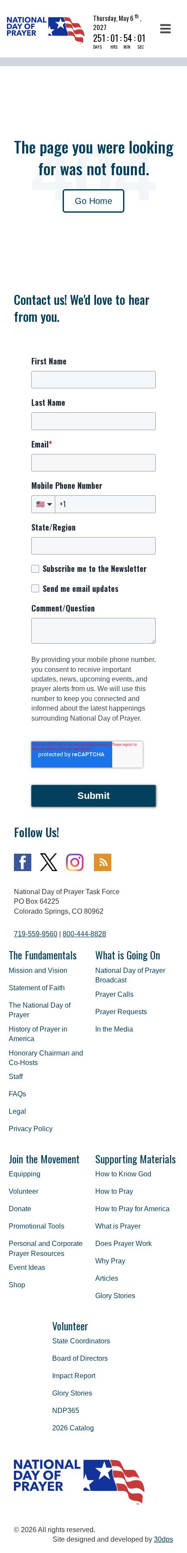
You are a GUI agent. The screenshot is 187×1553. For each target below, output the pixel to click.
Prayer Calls (114, 994)
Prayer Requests (121, 1011)
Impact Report (73, 1375)
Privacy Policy (31, 1128)
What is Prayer (117, 1226)
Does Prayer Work (123, 1243)
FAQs (17, 1094)
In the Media (114, 1029)
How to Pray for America (132, 1208)
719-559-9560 (35, 934)
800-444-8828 (84, 934)
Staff (16, 1076)
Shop (17, 1285)
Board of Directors (80, 1358)
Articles (106, 1278)
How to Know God (123, 1174)
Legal (17, 1111)
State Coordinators (81, 1341)
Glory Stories (115, 1295)
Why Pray (110, 1261)
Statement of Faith (37, 988)
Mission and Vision (38, 970)
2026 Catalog (73, 1428)
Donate (20, 1208)
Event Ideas (27, 1267)
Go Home (93, 201)
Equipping (24, 1174)
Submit (93, 795)
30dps (163, 1539)
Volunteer (23, 1191)
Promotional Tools (36, 1226)
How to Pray (114, 1191)
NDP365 (65, 1410)
